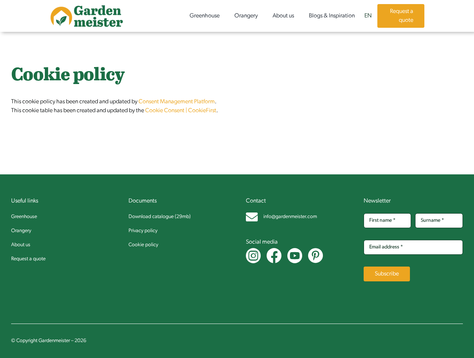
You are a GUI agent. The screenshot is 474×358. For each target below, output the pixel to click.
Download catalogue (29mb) (159, 217)
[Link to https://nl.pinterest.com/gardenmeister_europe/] (312, 255)
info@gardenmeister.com (290, 217)
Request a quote (28, 259)
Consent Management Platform (176, 102)
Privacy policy (142, 231)
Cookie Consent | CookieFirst (180, 111)
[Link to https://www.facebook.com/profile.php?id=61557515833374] (271, 255)
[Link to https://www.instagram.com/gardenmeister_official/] (250, 255)
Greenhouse (24, 217)
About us (20, 245)
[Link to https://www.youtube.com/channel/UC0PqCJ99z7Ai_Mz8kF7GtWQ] (292, 255)
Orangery (21, 231)
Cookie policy (143, 245)
